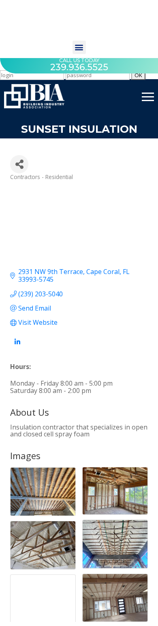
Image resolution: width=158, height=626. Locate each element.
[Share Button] (19, 164)
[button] (79, 47)
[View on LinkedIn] (17, 346)
